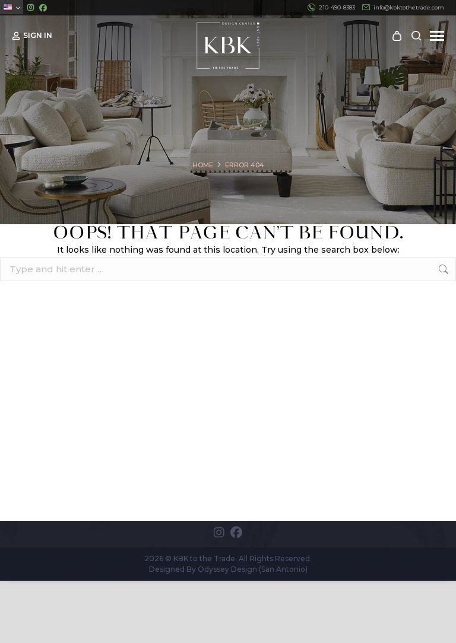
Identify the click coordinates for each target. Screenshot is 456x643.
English (11, 7)
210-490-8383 (337, 7)
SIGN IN (37, 35)
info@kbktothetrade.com (408, 7)
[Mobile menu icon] (437, 36)
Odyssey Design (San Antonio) (253, 569)
